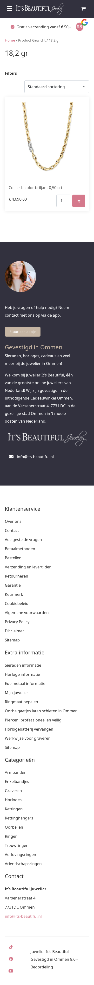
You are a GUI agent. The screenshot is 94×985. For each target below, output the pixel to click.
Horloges (13, 799)
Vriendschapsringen (23, 863)
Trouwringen (16, 845)
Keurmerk (14, 594)
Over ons (13, 521)
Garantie (13, 585)
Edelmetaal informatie (25, 683)
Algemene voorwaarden (27, 612)
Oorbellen (14, 827)
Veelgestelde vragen (23, 539)
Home (10, 40)
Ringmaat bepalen (21, 701)
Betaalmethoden (20, 548)
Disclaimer (14, 631)
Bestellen (13, 557)
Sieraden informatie (23, 665)
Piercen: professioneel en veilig (33, 720)
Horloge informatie (22, 674)
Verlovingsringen (20, 854)
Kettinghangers (19, 818)
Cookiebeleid (16, 603)
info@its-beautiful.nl (23, 916)
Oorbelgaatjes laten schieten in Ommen (41, 711)
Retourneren (16, 576)
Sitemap (12, 640)
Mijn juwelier (16, 692)
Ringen (11, 836)
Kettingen (14, 809)
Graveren (13, 790)
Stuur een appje (23, 331)
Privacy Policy (17, 621)
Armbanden (16, 772)
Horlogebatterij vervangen (29, 729)
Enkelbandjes (17, 781)
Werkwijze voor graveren (28, 738)
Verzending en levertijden (28, 567)
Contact (12, 530)
